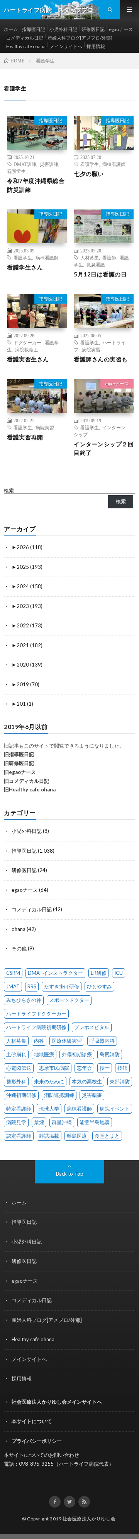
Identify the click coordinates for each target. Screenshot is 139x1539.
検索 (9, 490)
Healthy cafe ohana (26, 46)
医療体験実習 (67, 1041)
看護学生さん (25, 267)
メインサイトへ (66, 46)
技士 (105, 1068)
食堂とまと (107, 1136)
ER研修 (99, 973)
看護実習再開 (25, 437)
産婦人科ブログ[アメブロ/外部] (79, 38)
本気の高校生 (87, 1081)
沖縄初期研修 (21, 1095)
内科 (39, 1041)
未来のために (49, 1081)
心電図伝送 (18, 1068)
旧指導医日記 (19, 754)
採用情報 (95, 46)
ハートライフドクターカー (36, 1013)
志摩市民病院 (54, 1068)
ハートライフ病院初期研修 (36, 1027)
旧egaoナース (20, 772)
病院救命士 (26, 349)
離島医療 (77, 1136)
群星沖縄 (62, 1122)
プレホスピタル (91, 1027)
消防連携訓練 (59, 1095)
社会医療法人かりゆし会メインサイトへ (57, 1402)
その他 (19, 948)
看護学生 (16, 171)
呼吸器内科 (102, 1041)
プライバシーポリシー (37, 1441)
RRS (31, 986)
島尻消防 (110, 1054)
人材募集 (89, 257)
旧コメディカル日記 (26, 781)
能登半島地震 (95, 1122)
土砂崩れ (16, 1054)
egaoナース (121, 29)
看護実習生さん (28, 359)
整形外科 (16, 1081)
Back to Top (69, 1174)
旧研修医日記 (19, 763)
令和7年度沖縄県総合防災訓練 (35, 185)
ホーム (11, 29)
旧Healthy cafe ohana (30, 789)
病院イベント (115, 1108)
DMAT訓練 (25, 164)
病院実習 (91, 349)
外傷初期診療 (77, 1054)
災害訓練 (49, 164)
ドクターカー (27, 342)
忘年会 (84, 1068)
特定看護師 (18, 1108)
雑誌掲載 (49, 1136)
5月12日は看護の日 (100, 274)
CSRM (13, 973)
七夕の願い (89, 173)
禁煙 (39, 1122)
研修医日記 (93, 29)
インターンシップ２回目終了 (104, 448)
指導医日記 (33, 29)
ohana (18, 929)
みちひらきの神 (23, 1000)
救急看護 (95, 264)
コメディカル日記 (24, 38)
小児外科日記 (63, 29)
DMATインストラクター (55, 973)
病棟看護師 (113, 164)
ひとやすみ (99, 986)
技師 (122, 1068)
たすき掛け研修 (61, 986)
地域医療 (44, 1054)
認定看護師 (18, 1136)
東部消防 (120, 1081)
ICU (118, 973)
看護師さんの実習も (101, 359)
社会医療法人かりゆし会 (89, 1519)
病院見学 (16, 1122)
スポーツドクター (69, 1000)
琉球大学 (49, 1108)
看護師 (109, 257)
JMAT (13, 986)
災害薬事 (92, 1095)
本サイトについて (32, 1421)
